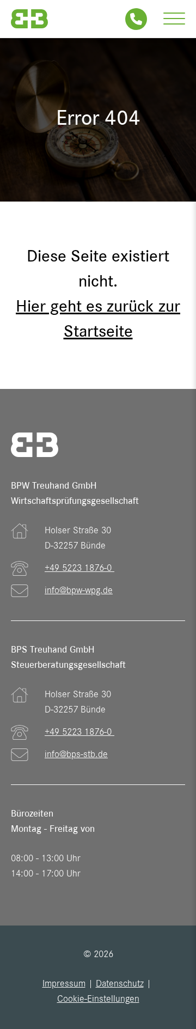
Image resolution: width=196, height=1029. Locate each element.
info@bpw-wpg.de (79, 591)
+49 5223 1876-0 (79, 568)
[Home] (29, 18)
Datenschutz (120, 984)
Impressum (63, 984)
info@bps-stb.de (76, 755)
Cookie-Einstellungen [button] (98, 999)
